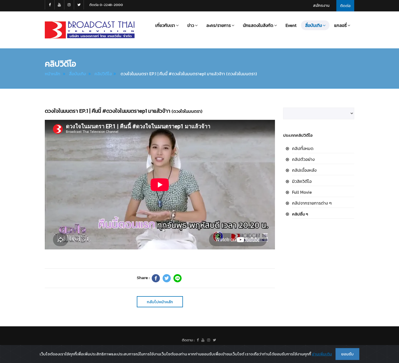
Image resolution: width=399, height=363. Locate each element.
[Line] (177, 278)
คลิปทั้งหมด (303, 148)
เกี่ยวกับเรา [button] (165, 25)
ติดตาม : (188, 340)
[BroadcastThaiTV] (198, 340)
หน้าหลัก (52, 73)
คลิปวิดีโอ (103, 73)
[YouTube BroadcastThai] (59, 5)
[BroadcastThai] (202, 340)
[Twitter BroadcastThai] (79, 5)
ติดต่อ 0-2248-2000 (106, 4)
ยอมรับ (347, 354)
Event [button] (291, 25)
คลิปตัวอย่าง (303, 159)
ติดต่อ (345, 5)
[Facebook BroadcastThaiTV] (50, 5)
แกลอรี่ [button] (340, 25)
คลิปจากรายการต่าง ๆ (312, 203)
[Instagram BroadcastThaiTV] (69, 5)
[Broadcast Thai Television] (90, 30)
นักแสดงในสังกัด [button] (258, 25)
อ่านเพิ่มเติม (322, 354)
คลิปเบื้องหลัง (304, 170)
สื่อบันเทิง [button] (313, 25)
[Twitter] (167, 278)
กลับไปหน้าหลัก (160, 302)
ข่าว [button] (190, 25)
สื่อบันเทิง (77, 73)
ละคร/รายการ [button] (218, 25)
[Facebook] (156, 278)
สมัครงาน (321, 5)
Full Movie (302, 192)
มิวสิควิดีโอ (302, 181)
